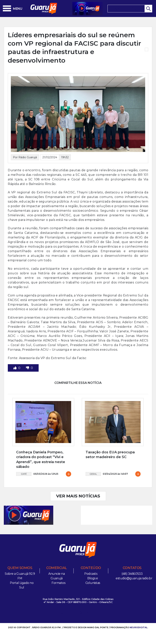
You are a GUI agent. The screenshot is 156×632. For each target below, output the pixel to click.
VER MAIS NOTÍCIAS (78, 496)
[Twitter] (75, 613)
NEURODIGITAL (138, 627)
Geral (93, 474)
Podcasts (90, 573)
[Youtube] (81, 613)
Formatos (58, 583)
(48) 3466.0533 (132, 573)
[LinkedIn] (87, 613)
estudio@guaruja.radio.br (134, 578)
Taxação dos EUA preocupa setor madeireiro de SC (110, 454)
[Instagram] (62, 613)
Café (24, 474)
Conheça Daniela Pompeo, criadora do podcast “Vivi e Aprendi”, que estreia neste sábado (40, 459)
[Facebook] (68, 613)
